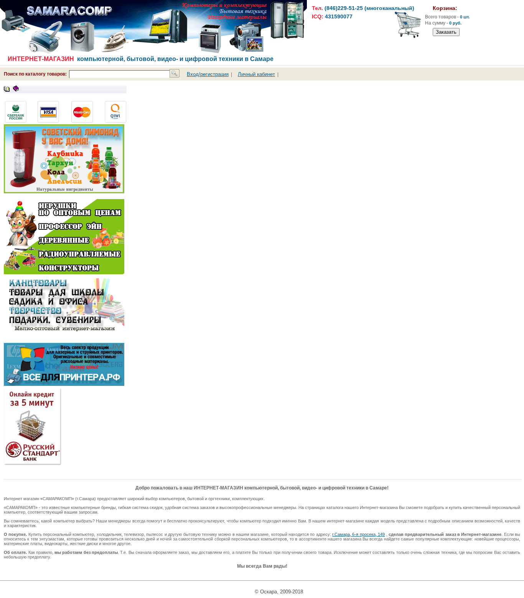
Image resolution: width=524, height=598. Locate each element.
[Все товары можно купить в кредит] (34, 463)
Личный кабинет (256, 74)
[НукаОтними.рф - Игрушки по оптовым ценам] (64, 272)
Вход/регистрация (208, 74)
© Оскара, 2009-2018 (279, 592)
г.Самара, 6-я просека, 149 (358, 534)
